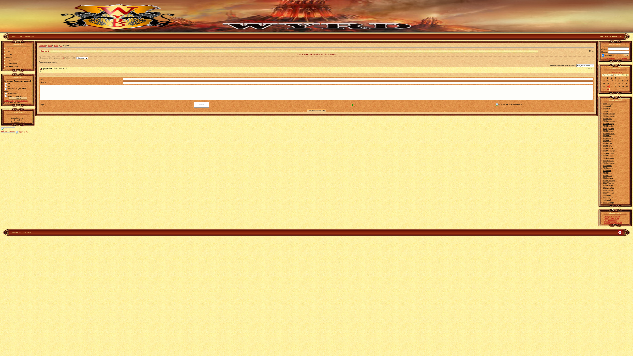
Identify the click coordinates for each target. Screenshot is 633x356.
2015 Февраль (609, 163)
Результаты (9, 101)
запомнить (609, 55)
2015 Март (607, 166)
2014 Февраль (609, 133)
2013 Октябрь (608, 124)
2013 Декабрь (608, 129)
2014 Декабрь (608, 158)
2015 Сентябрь (609, 180)
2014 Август (608, 148)
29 (604, 90)
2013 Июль (607, 119)
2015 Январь (608, 161)
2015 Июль (607, 176)
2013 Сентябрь (609, 121)
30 (608, 90)
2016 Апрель (608, 198)
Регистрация (25, 36)
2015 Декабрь (608, 188)
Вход (33, 36)
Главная (14, 36)
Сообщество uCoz (611, 219)
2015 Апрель (608, 168)
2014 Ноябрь (608, 156)
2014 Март (607, 136)
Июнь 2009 (615, 72)
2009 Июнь (607, 109)
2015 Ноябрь (608, 185)
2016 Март (607, 195)
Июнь (56, 46)
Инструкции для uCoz (613, 223)
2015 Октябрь (608, 183)
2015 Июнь (607, 173)
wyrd (62, 58)
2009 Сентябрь (609, 114)
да (9, 83)
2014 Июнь (607, 143)
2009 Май (607, 106)
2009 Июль (607, 111)
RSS (620, 36)
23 (61, 46)
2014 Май (607, 141)
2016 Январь (608, 190)
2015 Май (607, 171)
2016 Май (607, 200)
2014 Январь (608, 131)
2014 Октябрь (608, 153)
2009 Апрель (608, 104)
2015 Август (608, 178)
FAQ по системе (610, 221)
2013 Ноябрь (608, 126)
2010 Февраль (609, 116)
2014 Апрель (608, 138)
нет (9, 86)
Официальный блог (612, 217)
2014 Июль (607, 146)
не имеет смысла (15, 96)
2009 (50, 46)
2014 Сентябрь (609, 151)
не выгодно (12, 93)
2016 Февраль (609, 193)
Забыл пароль (609, 58)
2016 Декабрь (608, 203)
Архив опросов (21, 101)
